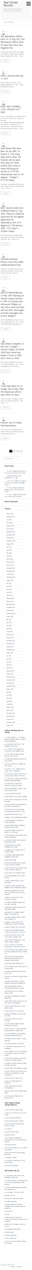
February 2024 (10, 562)
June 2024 (9, 550)
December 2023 (11, 568)
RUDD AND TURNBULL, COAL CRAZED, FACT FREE (11, 109)
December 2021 (11, 640)
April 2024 (9, 556)
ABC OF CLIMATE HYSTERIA (13, 793)
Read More (5, 60)
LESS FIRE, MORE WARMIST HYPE (14, 963)
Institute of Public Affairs (12, 1132)
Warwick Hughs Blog (11, 1235)
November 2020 (11, 680)
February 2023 (10, 598)
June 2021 (9, 659)
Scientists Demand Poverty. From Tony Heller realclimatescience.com (12, 262)
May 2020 (9, 698)
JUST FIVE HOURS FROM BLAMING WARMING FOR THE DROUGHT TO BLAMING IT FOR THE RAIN (14, 958)
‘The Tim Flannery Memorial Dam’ (14, 1110)
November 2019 (11, 716)
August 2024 (10, 544)
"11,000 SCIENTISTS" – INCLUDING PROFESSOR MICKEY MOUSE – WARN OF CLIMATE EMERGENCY (15, 739)
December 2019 (11, 713)
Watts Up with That (11, 1238)
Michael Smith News (11, 1144)
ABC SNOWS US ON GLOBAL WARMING (16, 796)
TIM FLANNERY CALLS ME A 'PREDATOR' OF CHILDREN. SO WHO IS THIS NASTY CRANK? (16, 1053)
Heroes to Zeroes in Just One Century (15, 927)
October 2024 (10, 538)
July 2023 (9, 583)
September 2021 (11, 650)
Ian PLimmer (9, 1211)
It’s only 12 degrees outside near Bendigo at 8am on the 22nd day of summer (14, 489)
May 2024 (9, 553)
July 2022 (9, 619)
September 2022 (11, 613)
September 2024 (11, 541)
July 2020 (9, 692)
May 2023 (9, 589)
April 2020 (9, 701)
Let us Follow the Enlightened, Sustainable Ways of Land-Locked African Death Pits (16, 1139)
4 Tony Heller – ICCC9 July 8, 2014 (15, 1192)
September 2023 (11, 577)
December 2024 (11, 532)
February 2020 (10, 707)
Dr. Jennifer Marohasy (11, 1201)
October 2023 (10, 574)
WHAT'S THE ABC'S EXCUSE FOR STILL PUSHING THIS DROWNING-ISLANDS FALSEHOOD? (16, 1073)
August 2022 (10, 616)
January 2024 (10, 565)
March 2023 (10, 595)
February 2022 (10, 634)
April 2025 (9, 519)
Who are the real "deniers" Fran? (14, 1078)
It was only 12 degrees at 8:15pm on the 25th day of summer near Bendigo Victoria (15, 482)
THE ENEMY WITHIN (11, 1157)
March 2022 (10, 631)
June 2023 (9, 586)
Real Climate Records (11, 4)
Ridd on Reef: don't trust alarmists (15, 1011)
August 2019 (10, 725)
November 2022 (11, 607)
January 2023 (10, 601)
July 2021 (9, 656)
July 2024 (9, 547)
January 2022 (10, 637)
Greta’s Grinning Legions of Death (14, 1121)
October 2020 (10, 683)
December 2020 (11, 677)
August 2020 (10, 689)
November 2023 (11, 571)
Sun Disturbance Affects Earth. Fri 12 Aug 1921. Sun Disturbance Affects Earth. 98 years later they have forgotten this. (13, 42)
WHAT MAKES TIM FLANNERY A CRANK (16, 1068)
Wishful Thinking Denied (12, 1165)
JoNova (7, 1214)
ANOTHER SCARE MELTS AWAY (14, 814)
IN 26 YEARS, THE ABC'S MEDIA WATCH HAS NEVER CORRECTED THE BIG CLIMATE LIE (16, 951)
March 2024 (10, 559)
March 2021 (10, 668)
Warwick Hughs (10, 1232)
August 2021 (10, 653)
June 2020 (9, 695)
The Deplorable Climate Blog (13, 1229)
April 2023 (9, 592)
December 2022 (11, 604)
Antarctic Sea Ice (10, 1195)
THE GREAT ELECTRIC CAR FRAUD (15, 1043)
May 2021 (9, 662)
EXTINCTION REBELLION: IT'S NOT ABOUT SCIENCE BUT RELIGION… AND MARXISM (15, 892)
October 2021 (10, 646)
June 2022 (9, 622)
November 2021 (11, 643)
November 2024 (11, 535)
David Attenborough (11, 860)
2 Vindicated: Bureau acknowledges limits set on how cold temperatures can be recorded (16, 1182)
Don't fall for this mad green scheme (15, 873)
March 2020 (10, 704)
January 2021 (10, 674)
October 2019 (10, 719)
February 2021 (10, 671)
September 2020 (11, 686)
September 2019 (11, 722)
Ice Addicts (9, 1129)
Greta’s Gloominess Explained (13, 1118)
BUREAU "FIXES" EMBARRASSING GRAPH (16, 817)
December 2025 (11, 516)
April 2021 (9, 665)
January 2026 (10, 513)
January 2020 (10, 710)
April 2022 (9, 628)
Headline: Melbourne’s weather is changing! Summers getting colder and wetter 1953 (15, 1206)
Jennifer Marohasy (10, 1135)
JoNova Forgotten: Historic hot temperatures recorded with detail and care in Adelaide (16, 1219)
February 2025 (10, 526)
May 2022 (9, 625)
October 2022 (10, 610)
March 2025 (10, 523)
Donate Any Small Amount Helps (14, 1198)
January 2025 (10, 529)
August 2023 (10, 580)
